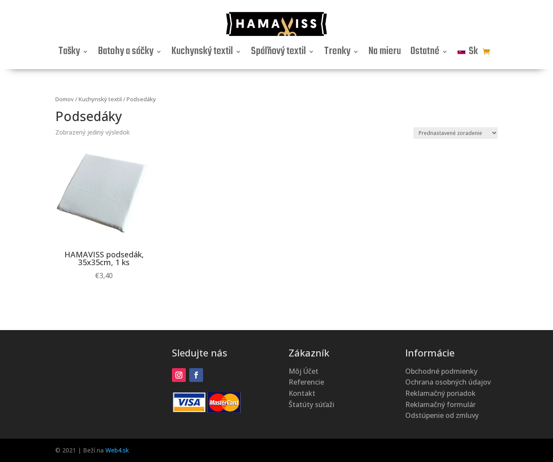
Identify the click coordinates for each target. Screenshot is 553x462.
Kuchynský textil (202, 53)
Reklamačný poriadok (440, 393)
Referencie (306, 382)
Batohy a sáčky (125, 53)
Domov (64, 99)
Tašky (69, 53)
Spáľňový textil (278, 53)
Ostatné (424, 53)
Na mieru (385, 53)
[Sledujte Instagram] (179, 375)
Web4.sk (117, 450)
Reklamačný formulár (440, 404)
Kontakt (302, 393)
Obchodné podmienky (441, 371)
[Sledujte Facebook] (196, 375)
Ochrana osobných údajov (448, 382)
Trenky (337, 53)
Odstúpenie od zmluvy (442, 415)
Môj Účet (303, 371)
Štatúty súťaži (311, 404)
